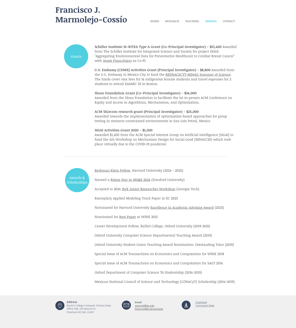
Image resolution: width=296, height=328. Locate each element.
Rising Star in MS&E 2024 (130, 179)
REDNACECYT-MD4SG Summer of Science (198, 74)
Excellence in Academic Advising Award (182, 207)
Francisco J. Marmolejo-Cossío (91, 14)
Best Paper (127, 216)
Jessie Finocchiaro (117, 60)
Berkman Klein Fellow (112, 170)
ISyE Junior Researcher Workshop (148, 189)
